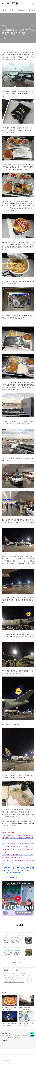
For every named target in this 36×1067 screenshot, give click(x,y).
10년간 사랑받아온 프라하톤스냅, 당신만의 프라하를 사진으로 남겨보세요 (12, 941)
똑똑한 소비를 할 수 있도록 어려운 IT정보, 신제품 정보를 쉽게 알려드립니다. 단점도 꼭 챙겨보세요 (14, 1036)
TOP (32, 1061)
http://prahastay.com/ (10, 947)
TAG (11, 10)
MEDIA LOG (21, 10)
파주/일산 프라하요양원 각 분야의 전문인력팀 (12, 950)
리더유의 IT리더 (10, 3)
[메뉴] (32, 3)
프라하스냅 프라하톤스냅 (12, 938)
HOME (4, 10)
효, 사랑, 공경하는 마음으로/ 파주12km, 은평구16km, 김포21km (13, 954)
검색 (28, 3)
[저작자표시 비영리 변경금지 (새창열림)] (21, 962)
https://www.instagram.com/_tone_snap (15, 935)
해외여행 (6, 970)
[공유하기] (7, 962)
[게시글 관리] (9, 962)
